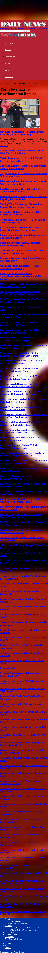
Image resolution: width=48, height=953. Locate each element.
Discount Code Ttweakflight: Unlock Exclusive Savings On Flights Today (23, 462)
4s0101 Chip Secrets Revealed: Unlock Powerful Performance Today (19, 369)
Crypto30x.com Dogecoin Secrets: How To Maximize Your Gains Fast (21, 431)
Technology (9, 77)
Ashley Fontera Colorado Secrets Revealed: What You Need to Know (22, 151)
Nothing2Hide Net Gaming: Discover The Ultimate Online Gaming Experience (21, 205)
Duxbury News (11, 934)
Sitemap (8, 943)
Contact (8, 948)
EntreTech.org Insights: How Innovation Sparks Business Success (20, 515)
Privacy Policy (15, 921)
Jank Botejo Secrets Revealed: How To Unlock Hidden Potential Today (23, 300)
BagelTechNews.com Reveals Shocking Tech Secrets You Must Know (22, 531)
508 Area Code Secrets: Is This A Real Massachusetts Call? (19, 843)
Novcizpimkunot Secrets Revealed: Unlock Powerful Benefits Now (21, 159)
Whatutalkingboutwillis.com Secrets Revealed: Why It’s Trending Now (23, 182)
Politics (7, 63)
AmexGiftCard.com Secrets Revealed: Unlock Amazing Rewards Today (23, 251)
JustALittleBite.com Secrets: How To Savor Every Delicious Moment (21, 362)
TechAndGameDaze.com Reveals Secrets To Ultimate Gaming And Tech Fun (22, 454)
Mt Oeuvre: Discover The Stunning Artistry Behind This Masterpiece (22, 285)
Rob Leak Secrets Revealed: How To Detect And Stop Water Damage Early (21, 500)
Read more (4, 146)
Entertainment (10, 56)
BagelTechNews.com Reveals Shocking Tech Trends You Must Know (22, 190)
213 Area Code (7, 668)
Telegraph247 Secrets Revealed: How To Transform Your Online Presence (20, 293)
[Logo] (9, 37)
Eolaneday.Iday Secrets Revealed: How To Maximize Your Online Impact (21, 339)
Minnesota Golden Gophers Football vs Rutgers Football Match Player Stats (20, 423)
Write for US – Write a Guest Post (23, 930)
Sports (7, 70)
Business (8, 50)
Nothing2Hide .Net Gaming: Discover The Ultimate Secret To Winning (21, 323)
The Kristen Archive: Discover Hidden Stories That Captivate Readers (23, 167)
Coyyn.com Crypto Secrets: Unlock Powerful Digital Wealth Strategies (22, 331)
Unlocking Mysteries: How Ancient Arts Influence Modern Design (20, 244)
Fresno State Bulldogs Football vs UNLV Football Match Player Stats (20, 213)
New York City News (13, 939)
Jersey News (9, 43)
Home (2, 83)
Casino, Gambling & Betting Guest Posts (26, 928)
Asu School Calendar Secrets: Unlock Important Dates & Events (19, 446)
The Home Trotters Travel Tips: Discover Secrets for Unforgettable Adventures (20, 392)
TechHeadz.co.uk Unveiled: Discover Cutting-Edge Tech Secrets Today (23, 400)
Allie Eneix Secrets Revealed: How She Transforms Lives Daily (19, 267)
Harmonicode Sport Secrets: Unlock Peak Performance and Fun (21, 439)
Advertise (8, 926)
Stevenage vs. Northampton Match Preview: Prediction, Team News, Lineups (22, 133)
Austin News (10, 932)
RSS (6, 945)
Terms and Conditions (18, 923)
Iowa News (9, 937)
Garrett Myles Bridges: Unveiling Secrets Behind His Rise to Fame (20, 408)
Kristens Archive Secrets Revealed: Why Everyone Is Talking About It (20, 377)
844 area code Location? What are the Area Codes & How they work (22, 882)
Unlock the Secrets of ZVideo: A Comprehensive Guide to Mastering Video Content (21, 276)
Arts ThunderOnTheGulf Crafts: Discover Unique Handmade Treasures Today (21, 228)
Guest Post (9, 941)
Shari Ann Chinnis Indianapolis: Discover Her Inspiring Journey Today (23, 198)
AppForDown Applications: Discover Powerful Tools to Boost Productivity (23, 415)
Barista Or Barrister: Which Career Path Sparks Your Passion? (20, 477)
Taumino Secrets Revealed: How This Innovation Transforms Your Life (19, 385)
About (7, 919)
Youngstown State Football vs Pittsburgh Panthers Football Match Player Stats (20, 354)
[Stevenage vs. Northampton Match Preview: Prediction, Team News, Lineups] (20, 127)
